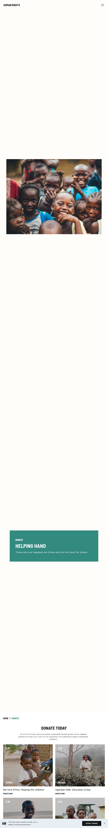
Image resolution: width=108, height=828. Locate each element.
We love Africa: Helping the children (23, 789)
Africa (9, 782)
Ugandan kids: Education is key (73, 789)
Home (5, 718)
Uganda (62, 782)
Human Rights (12, 5)
